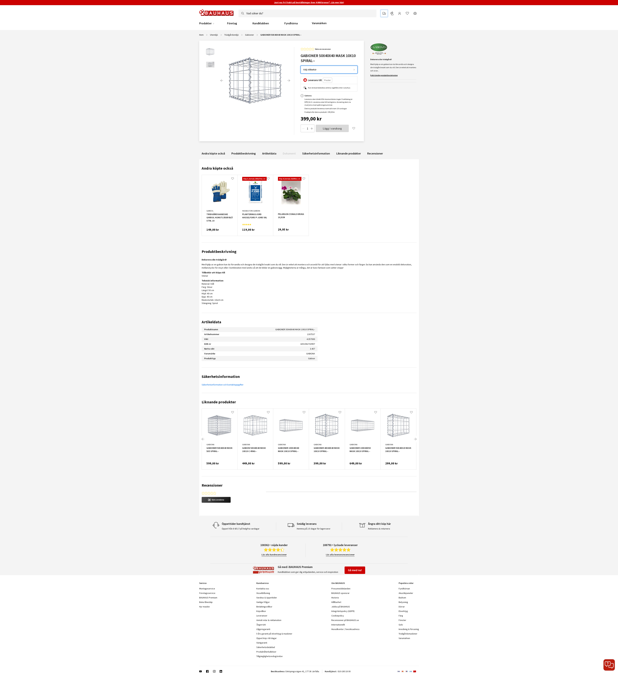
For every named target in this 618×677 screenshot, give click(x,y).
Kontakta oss (262, 588)
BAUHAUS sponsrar (340, 593)
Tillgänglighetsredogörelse (269, 656)
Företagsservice (207, 593)
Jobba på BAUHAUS (340, 606)
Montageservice (207, 588)
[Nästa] (289, 80)
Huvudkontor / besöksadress (345, 629)
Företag (232, 23)
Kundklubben (261, 23)
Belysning (403, 602)
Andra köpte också (213, 153)
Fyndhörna (291, 23)
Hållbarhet (336, 602)
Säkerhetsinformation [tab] (221, 376)
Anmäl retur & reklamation (268, 620)
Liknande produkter (348, 153)
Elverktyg (403, 611)
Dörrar (402, 606)
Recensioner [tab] (212, 485)
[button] (216, 500)
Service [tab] (202, 583)
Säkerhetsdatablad (265, 647)
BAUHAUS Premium (208, 597)
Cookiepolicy (337, 615)
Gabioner (249, 34)
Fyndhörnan (404, 588)
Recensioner (375, 153)
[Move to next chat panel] (609, 665)
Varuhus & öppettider (266, 597)
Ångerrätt (261, 624)
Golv (401, 624)
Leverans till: (315, 80)
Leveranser (261, 615)
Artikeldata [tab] (211, 321)
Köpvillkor (261, 611)
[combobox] (307, 13)
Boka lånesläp (206, 602)
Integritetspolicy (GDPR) (343, 611)
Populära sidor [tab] (406, 583)
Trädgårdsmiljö (231, 34)
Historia (335, 597)
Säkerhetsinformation (316, 153)
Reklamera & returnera (379, 528)
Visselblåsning (263, 593)
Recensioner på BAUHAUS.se (345, 620)
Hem (201, 34)
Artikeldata (269, 153)
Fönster (402, 620)
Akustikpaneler (406, 593)
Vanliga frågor (263, 602)
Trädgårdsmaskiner (408, 633)
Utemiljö (214, 34)
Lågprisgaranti (263, 629)
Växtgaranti (261, 642)
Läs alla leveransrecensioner (340, 554)
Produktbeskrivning (243, 153)
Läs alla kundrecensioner (274, 554)
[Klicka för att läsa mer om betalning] (408, 671)
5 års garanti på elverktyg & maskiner (274, 633)
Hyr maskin (204, 606)
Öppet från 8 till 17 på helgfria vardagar (240, 528)
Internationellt (338, 624)
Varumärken (319, 23)
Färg (401, 615)
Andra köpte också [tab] (217, 168)
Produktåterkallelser (266, 651)
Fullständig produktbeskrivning (384, 75)
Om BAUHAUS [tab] (338, 583)
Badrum (402, 597)
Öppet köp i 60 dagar (266, 638)
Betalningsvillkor (264, 606)
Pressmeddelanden (340, 588)
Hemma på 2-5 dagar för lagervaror (313, 528)
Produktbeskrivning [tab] (219, 251)
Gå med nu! (355, 570)
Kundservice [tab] (262, 583)
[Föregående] (222, 80)
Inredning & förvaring (409, 629)
